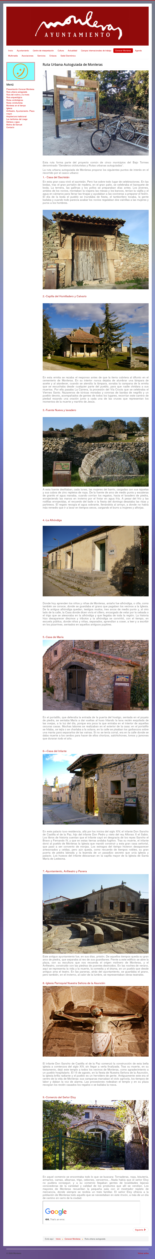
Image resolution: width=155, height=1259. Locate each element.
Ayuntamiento (23, 50)
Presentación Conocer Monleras (20, 89)
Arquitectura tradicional (16, 116)
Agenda (138, 50)
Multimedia (13, 55)
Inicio (10, 50)
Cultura (61, 50)
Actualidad (72, 50)
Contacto (10, 127)
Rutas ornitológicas (14, 100)
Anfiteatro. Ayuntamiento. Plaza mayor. (20, 112)
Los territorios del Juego (16, 119)
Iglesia (9, 108)
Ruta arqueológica (14, 97)
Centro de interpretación (43, 50)
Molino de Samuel (14, 124)
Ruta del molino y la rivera (17, 94)
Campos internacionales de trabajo (96, 50)
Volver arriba (143, 1253)
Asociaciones (27, 55)
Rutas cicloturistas (14, 102)
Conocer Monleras (123, 50)
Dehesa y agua (13, 122)
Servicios (41, 55)
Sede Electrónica (68, 55)
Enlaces (53, 55)
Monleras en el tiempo (16, 105)
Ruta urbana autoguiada (16, 92)
